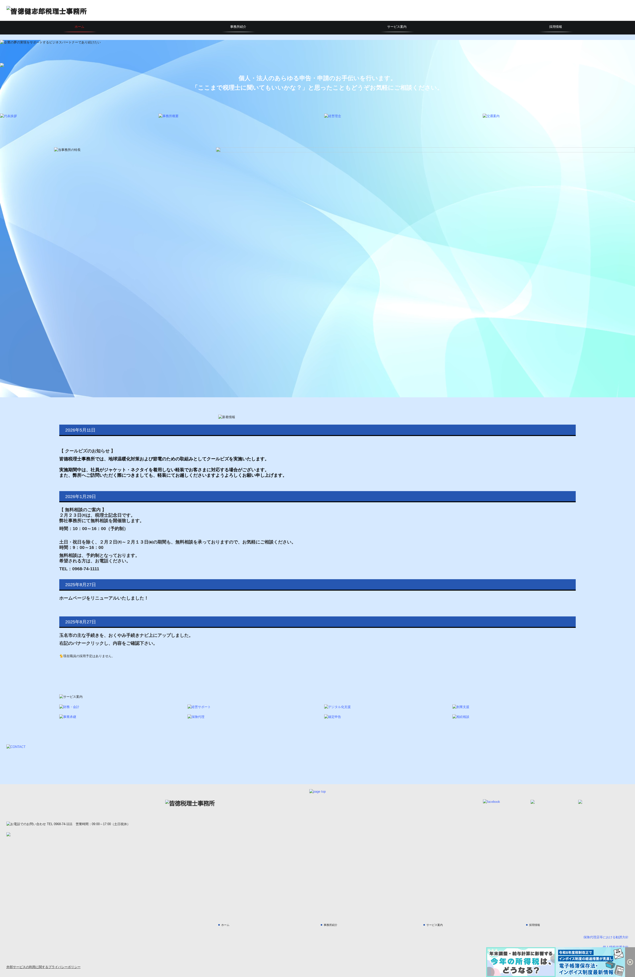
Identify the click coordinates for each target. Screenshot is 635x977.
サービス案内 (397, 27)
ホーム (79, 27)
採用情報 (555, 27)
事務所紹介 (238, 27)
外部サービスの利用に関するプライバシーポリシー (43, 967)
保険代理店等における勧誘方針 (606, 937)
